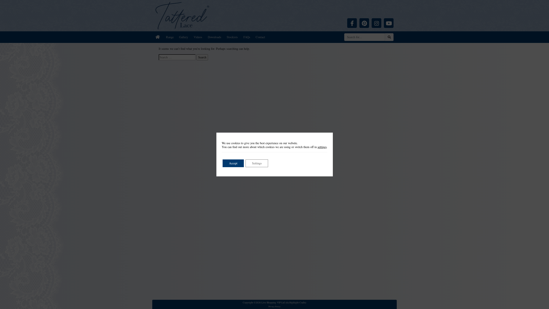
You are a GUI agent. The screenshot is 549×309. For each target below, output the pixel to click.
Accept (233, 163)
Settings (257, 163)
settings (322, 147)
